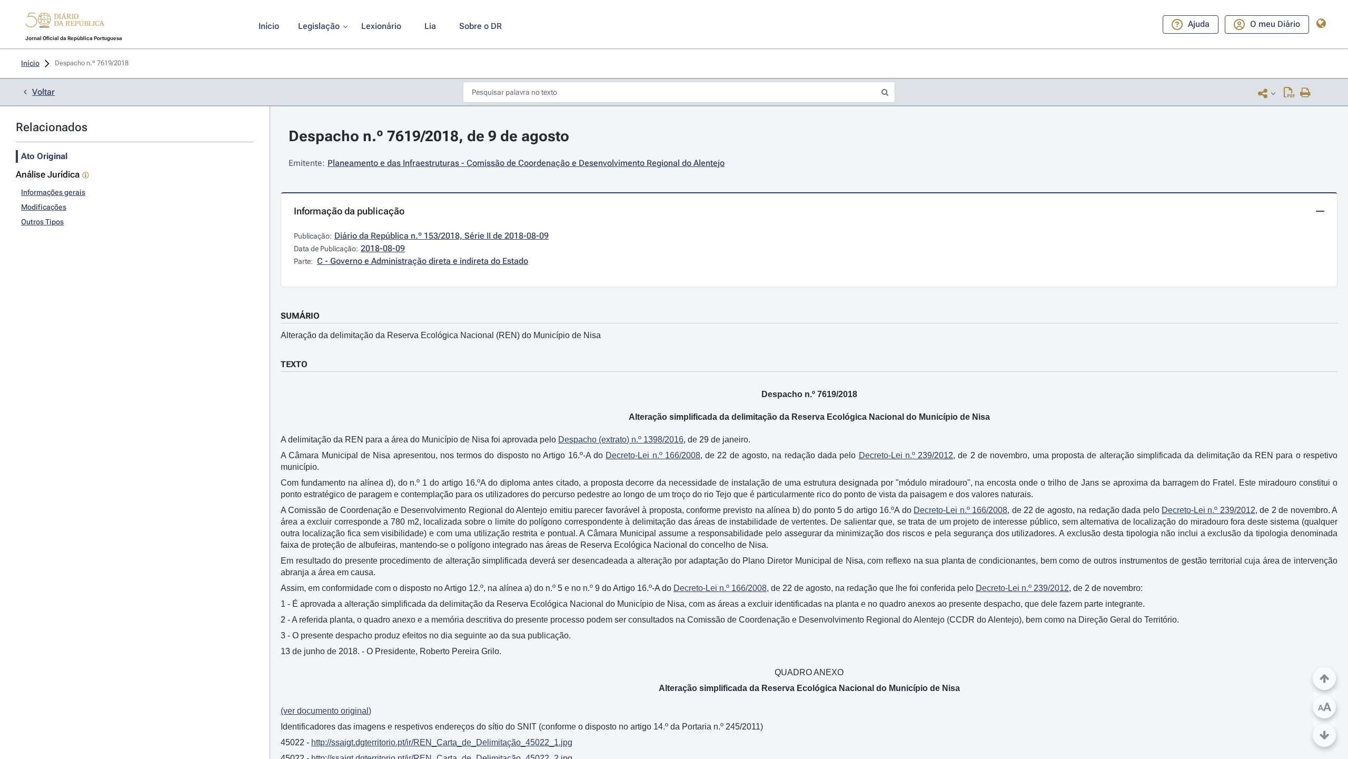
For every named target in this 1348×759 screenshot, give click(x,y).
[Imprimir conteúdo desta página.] (1305, 93)
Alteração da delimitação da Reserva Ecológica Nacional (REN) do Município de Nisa (441, 335)
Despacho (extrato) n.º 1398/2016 (620, 439)
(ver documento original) (326, 710)
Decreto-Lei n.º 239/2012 (906, 455)
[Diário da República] (64, 22)
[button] (64, 22)
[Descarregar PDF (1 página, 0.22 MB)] (1289, 93)
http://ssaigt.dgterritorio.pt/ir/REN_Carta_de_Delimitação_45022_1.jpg (441, 742)
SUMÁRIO (300, 316)
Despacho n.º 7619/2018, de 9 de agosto (429, 136)
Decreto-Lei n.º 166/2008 (653, 455)
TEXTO (294, 364)
